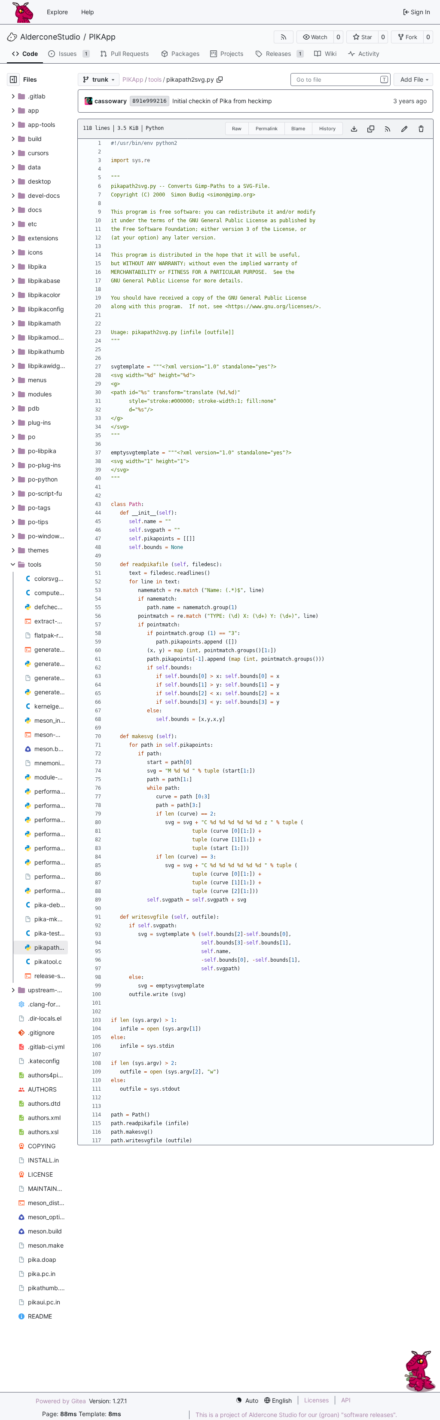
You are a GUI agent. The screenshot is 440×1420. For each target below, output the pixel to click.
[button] (315, 37)
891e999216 (149, 101)
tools (155, 79)
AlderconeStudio (50, 37)
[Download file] (354, 129)
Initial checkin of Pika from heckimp (222, 100)
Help (87, 11)
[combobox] (340, 79)
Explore (57, 11)
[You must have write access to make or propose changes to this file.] (421, 129)
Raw (236, 129)
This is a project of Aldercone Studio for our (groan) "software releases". (296, 1414)
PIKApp (102, 37)
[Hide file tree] (13, 79)
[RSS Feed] (283, 37)
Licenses (316, 1400)
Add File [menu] (411, 79)
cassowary (111, 100)
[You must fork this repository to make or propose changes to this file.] (404, 129)
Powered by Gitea (61, 1401)
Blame (298, 129)
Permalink (267, 129)
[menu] (246, 1400)
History (327, 129)
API (346, 1400)
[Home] (22, 12)
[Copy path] (220, 80)
